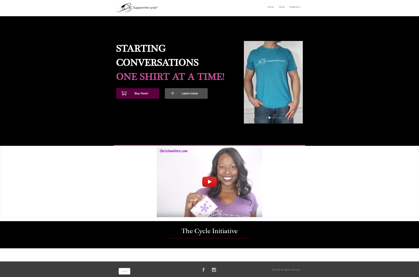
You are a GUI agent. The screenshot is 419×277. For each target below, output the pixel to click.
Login (124, 271)
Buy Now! (141, 93)
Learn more (190, 93)
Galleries (294, 6)
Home (270, 6)
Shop (282, 6)
